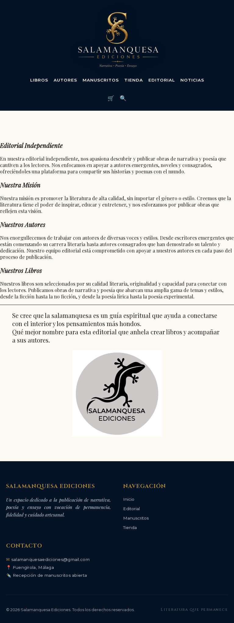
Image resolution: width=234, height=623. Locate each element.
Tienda (133, 80)
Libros (39, 80)
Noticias (192, 80)
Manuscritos (101, 80)
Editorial (161, 80)
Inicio (128, 499)
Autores (65, 80)
